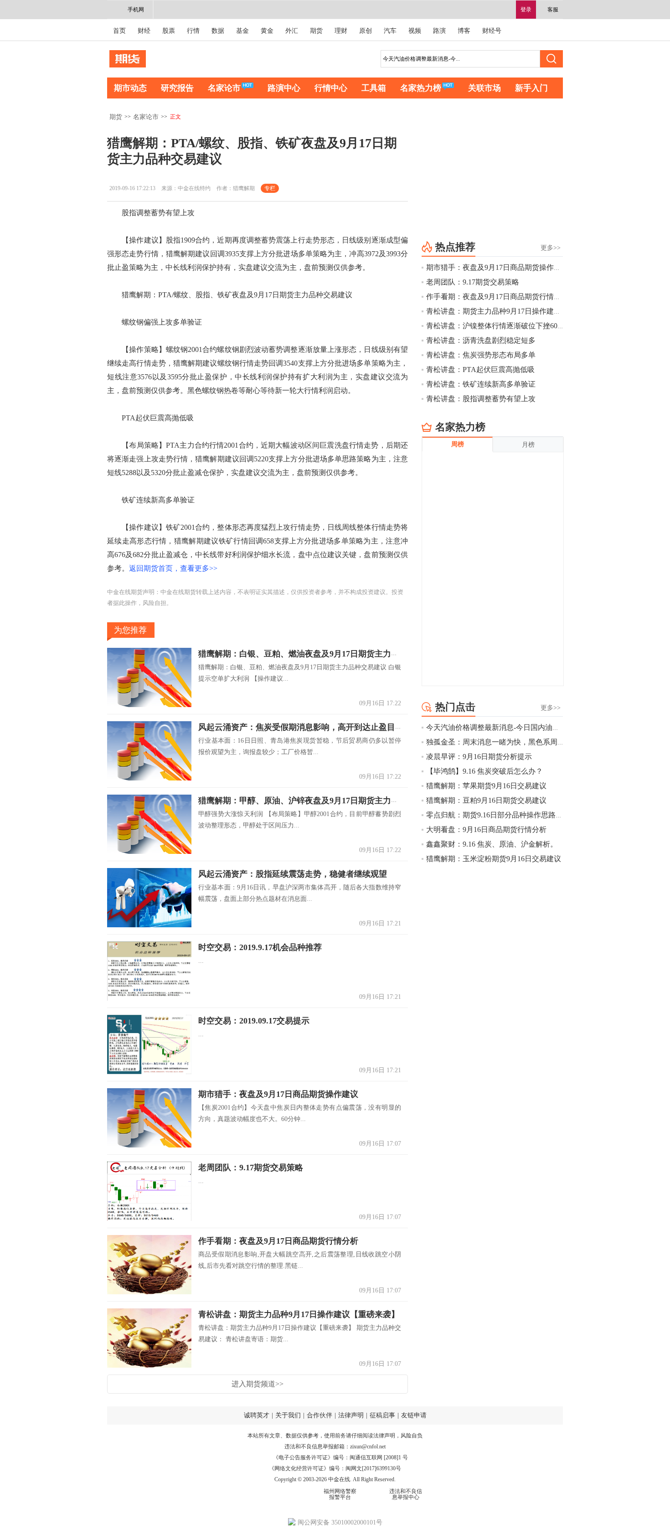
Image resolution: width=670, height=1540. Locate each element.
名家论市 (224, 88)
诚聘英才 (256, 1415)
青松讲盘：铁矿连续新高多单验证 (481, 384)
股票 (168, 30)
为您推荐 (130, 630)
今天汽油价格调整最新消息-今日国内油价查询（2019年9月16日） (531, 727)
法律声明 (351, 1415)
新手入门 (531, 88)
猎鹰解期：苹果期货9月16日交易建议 (486, 786)
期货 (316, 30)
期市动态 (130, 88)
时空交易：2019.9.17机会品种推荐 (260, 947)
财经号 (491, 30)
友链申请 (414, 1415)
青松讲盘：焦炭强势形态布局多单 (481, 355)
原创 (365, 30)
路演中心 (284, 88)
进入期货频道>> (257, 1384)
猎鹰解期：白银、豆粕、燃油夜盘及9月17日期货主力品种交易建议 (319, 653)
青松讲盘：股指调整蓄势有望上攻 (481, 399)
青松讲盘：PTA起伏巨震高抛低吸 (480, 369)
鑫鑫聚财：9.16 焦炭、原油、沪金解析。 (491, 844)
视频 (414, 30)
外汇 (291, 30)
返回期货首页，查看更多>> (173, 568)
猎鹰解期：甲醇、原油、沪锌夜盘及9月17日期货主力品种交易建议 (319, 800)
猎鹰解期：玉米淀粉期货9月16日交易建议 (493, 859)
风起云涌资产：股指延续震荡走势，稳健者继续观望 (292, 874)
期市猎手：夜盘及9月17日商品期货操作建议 (278, 1094)
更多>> (551, 247)
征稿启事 (382, 1415)
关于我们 (288, 1415)
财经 (144, 30)
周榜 (457, 444)
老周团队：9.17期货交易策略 (250, 1167)
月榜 (528, 444)
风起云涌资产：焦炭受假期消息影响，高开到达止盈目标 (300, 727)
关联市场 (484, 88)
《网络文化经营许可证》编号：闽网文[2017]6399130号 (335, 1468)
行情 (193, 30)
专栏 (269, 188)
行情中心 (330, 88)
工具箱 (373, 88)
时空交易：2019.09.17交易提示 (253, 1020)
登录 (526, 9)
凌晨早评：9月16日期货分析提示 (479, 756)
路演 (439, 30)
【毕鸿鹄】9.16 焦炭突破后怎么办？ (484, 771)
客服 (552, 9)
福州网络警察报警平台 (340, 1494)
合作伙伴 (319, 1415)
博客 (464, 30)
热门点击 (455, 707)
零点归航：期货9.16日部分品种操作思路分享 (498, 815)
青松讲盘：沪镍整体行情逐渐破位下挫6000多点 (502, 326)
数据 (217, 30)
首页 (119, 30)
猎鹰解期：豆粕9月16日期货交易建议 (486, 800)
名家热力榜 (420, 88)
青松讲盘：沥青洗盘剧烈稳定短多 (481, 340)
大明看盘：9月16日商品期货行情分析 (486, 829)
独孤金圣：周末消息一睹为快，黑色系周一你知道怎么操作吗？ (528, 742)
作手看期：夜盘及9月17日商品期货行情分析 (278, 1240)
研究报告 (177, 88)
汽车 (390, 30)
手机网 (136, 9)
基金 (242, 30)
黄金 (267, 30)
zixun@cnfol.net (368, 1446)
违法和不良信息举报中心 (405, 1494)
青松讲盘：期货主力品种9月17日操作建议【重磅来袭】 (298, 1314)
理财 (341, 30)
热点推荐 (455, 247)
